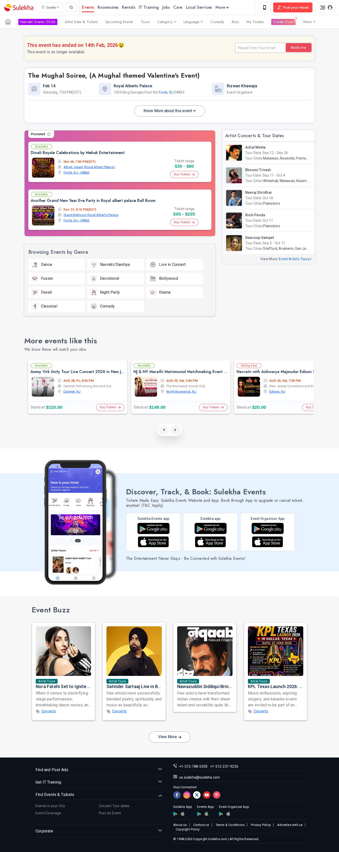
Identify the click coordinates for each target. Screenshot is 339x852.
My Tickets (255, 22)
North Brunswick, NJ (181, 391)
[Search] (71, 7)
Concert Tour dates (114, 806)
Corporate (44, 831)
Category (164, 22)
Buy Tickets (182, 174)
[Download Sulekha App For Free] (264, 7)
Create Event (283, 22)
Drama (164, 292)
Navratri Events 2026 (37, 22)
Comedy (217, 22)
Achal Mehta (255, 147)
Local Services (199, 7)
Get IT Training (48, 782)
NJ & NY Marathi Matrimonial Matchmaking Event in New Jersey (191, 372)
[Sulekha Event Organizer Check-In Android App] (268, 528)
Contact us (201, 824)
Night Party (110, 292)
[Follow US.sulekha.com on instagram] (187, 795)
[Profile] (325, 7)
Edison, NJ (277, 391)
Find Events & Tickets (54, 794)
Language (192, 22)
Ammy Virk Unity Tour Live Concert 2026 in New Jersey (81, 372)
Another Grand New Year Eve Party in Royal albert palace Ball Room (93, 200)
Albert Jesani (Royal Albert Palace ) (89, 167)
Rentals (128, 7)
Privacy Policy (261, 824)
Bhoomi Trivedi (258, 170)
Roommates (108, 7)
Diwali (46, 292)
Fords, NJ (166, 92)
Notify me (298, 48)
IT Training (149, 7)
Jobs (166, 7)
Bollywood (168, 278)
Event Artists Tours (294, 259)
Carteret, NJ (71, 391)
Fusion (47, 278)
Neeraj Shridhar (258, 192)
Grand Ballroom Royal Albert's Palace (91, 215)
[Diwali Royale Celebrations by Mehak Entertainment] (43, 168)
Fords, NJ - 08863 (76, 172)
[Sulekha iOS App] (210, 541)
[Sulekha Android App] (211, 528)
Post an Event (110, 813)
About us (180, 824)
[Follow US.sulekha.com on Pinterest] (217, 795)
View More (167, 736)
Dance (46, 264)
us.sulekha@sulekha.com (199, 777)
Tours (145, 22)
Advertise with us (290, 824)
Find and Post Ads (51, 769)
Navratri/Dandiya (115, 264)
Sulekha (19, 7)
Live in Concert (172, 264)
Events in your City (50, 806)
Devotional (109, 278)
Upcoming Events (119, 22)
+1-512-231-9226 (224, 766)
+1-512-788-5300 (193, 766)
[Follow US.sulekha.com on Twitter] (197, 795)
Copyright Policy (188, 829)
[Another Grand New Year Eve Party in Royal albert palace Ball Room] (43, 215)
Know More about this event (167, 110)
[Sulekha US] (8, 21)
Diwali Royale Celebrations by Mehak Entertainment (78, 153)
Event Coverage (48, 813)
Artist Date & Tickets (81, 22)
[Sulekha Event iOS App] (153, 541)
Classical (49, 306)
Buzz (235, 22)
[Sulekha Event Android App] (153, 528)
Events (88, 7)
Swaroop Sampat (259, 238)
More (220, 7)
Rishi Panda (255, 215)
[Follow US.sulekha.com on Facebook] (177, 795)
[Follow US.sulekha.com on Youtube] (207, 795)
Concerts (48, 711)
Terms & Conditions (230, 824)
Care (177, 7)
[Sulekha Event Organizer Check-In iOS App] (228, 813)
